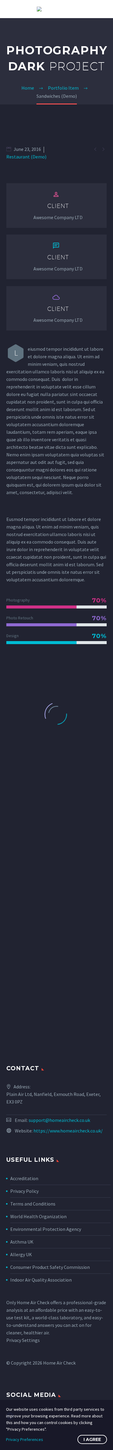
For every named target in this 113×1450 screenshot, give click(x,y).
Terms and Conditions (32, 1204)
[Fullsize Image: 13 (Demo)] (56, 832)
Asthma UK (21, 1242)
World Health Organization (38, 1216)
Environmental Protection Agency (45, 1229)
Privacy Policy (24, 1191)
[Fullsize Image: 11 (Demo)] (56, 846)
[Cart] (11, 9)
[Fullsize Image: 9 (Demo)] (56, 760)
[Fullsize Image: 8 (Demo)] (56, 789)
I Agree (92, 1439)
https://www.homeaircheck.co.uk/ (68, 1131)
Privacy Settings (23, 1340)
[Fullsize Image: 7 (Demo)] (56, 818)
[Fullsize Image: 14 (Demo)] (56, 875)
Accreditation (24, 1178)
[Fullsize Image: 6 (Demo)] (56, 775)
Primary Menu (101, 9)
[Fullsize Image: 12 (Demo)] (56, 861)
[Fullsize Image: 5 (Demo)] (56, 746)
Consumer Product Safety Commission (50, 1267)
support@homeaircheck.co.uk (59, 1120)
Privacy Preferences (24, 1439)
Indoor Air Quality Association (41, 1280)
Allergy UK (21, 1254)
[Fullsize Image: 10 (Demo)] (56, 803)
